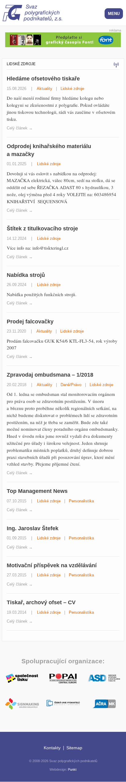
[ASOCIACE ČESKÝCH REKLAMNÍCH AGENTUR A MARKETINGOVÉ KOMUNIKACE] (104, 703)
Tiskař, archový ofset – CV (41, 602)
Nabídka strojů (26, 275)
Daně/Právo (71, 384)
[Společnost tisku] (22, 677)
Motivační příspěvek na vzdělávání (52, 565)
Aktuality (44, 88)
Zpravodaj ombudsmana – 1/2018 (50, 374)
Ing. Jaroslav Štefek (32, 528)
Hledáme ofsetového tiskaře (43, 78)
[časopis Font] (63, 39)
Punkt (72, 769)
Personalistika (81, 501)
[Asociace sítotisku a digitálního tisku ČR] (104, 678)
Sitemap (74, 747)
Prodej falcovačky (30, 321)
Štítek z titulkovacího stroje (42, 228)
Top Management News (37, 491)
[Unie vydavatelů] (63, 703)
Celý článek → (20, 128)
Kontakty (52, 747)
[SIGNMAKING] (22, 704)
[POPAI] (63, 677)
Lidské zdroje (72, 88)
